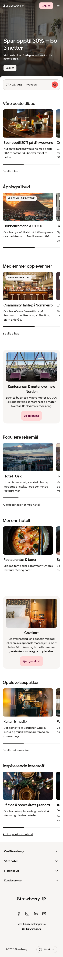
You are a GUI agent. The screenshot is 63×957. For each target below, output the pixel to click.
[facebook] (19, 914)
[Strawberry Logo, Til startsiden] (13, 5)
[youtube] (44, 914)
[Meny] (58, 5)
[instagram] (27, 914)
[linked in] (36, 914)
